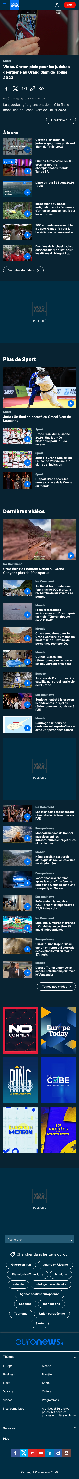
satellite (18, 1284)
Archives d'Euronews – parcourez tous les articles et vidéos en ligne (59, 1412)
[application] (39, 32)
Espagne (25, 1303)
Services (9, 1428)
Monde (40, 604)
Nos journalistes (13, 1408)
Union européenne (52, 1313)
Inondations (51, 1303)
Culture (46, 1391)
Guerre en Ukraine (55, 1264)
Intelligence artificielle (51, 1284)
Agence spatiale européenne (39, 1294)
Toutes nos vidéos (54, 986)
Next (6, 1382)
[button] (23, 270)
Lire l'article (59, 120)
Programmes (50, 1400)
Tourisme (20, 1313)
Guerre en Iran (21, 1264)
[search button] (70, 1239)
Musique (61, 1274)
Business (9, 1374)
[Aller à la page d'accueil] (14, 5)
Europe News (44, 694)
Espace (40, 673)
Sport (7, 411)
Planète (47, 1374)
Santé (40, 1323)
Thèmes (8, 1356)
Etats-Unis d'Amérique (27, 1274)
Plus (6, 1438)
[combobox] (39, 1239)
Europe (8, 1365)
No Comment (12, 563)
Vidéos (7, 1400)
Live (70, 5)
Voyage (8, 1391)
